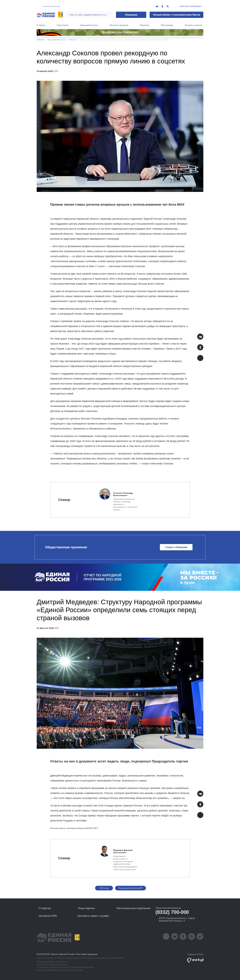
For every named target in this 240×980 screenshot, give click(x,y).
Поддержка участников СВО (120, 32)
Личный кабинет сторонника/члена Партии (176, 14)
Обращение (131, 14)
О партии (41, 25)
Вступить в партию (193, 25)
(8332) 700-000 (172, 912)
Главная (40, 40)
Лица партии (62, 25)
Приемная (144, 25)
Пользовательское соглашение (52, 962)
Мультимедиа (167, 25)
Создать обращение (176, 547)
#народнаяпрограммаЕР (130, 888)
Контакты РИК (48, 915)
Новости (73, 40)
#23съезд (103, 888)
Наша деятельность (89, 25)
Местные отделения (119, 25)
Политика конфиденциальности (53, 964)
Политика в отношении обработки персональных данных (65, 967)
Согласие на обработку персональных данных (60, 970)
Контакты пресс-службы (93, 915)
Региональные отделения (133, 908)
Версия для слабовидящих (190, 6)
